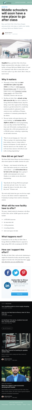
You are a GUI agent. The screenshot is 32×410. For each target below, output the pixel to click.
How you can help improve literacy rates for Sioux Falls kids (16, 313)
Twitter (24, 404)
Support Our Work (20, 2)
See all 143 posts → (7, 328)
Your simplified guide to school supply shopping (15, 306)
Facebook (19, 404)
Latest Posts (12, 404)
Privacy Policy (5, 404)
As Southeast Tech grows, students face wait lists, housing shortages (15, 320)
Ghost (29, 404)
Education (4, 7)
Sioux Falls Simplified (14, 402)
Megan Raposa (8, 32)
